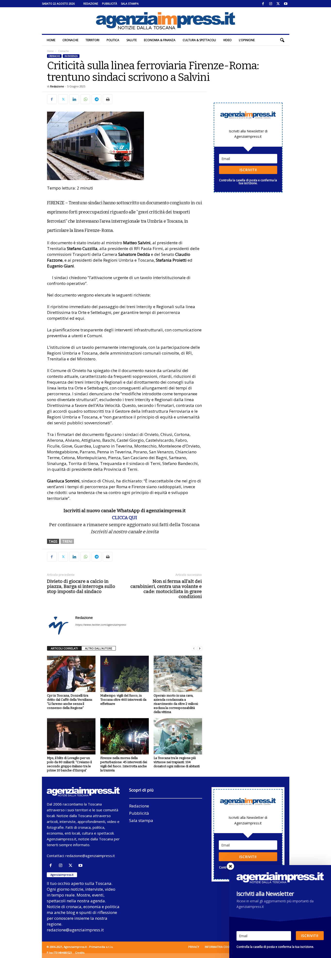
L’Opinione (247, 40)
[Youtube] (286, 3)
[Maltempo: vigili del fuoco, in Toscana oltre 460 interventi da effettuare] (124, 674)
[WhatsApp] (85, 99)
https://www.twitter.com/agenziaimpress (100, 624)
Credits (79, 952)
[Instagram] (271, 3)
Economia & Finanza (159, 40)
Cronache (70, 40)
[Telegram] (96, 99)
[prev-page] (193, 648)
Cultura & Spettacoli (199, 40)
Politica (113, 40)
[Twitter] (278, 3)
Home (51, 40)
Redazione (90, 3)
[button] (282, 40)
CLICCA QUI (124, 517)
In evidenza (71, 56)
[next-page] (199, 648)
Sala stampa (130, 3)
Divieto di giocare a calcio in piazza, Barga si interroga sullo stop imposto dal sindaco (81, 586)
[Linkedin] (74, 99)
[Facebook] (263, 3)
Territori (92, 40)
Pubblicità (109, 3)
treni (67, 541)
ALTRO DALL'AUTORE (98, 648)
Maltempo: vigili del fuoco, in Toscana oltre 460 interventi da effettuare (123, 700)
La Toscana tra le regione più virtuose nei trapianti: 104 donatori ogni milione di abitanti (177, 762)
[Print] (107, 99)
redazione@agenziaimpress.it (90, 855)
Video (227, 40)
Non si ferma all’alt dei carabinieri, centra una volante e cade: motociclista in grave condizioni (166, 589)
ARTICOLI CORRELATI (64, 648)
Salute (131, 40)
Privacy (193, 947)
